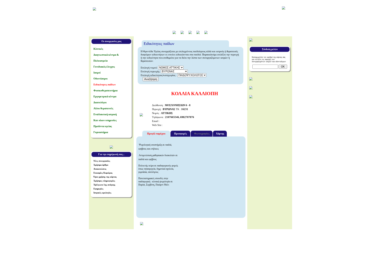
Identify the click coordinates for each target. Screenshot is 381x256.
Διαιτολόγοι (100, 102)
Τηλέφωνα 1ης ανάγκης (104, 185)
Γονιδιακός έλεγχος (104, 66)
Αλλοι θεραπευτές (103, 108)
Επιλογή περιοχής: (150, 71)
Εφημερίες (98, 188)
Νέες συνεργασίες (101, 161)
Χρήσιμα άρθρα (100, 165)
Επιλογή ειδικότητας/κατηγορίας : (159, 75)
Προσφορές (180, 133)
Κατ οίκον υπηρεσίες (104, 120)
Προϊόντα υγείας (102, 126)
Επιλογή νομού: (149, 67)
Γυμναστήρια (100, 132)
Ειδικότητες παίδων (104, 84)
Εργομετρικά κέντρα (104, 96)
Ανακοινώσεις (99, 169)
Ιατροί (97, 72)
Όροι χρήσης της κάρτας (105, 177)
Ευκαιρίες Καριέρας (103, 173)
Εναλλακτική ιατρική (105, 114)
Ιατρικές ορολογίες (102, 192)
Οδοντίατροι (100, 78)
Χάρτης (220, 133)
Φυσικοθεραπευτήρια (105, 90)
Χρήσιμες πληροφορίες (104, 181)
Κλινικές (98, 48)
